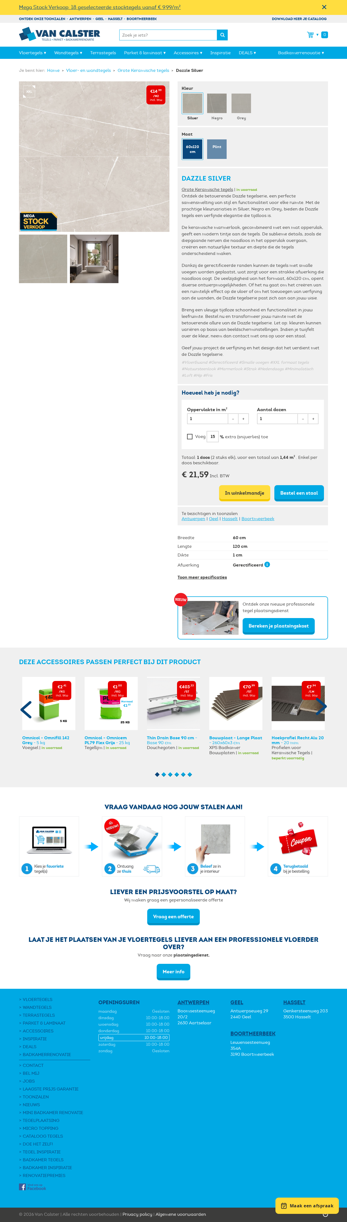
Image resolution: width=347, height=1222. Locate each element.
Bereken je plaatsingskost (279, 626)
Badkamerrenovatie (299, 52)
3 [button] (170, 774)
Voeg (200, 436)
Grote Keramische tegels (144, 70)
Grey (241, 118)
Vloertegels (31, 52)
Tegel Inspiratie (42, 1151)
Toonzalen (36, 1096)
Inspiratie (220, 52)
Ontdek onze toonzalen (42, 19)
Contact (33, 1065)
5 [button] (183, 774)
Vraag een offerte (173, 916)
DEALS (245, 52)
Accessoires (186, 52)
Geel (99, 19)
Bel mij (31, 1073)
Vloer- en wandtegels (89, 70)
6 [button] (190, 774)
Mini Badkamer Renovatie (53, 1112)
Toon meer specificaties (202, 577)
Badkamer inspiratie (47, 1167)
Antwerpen (80, 19)
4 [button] (177, 774)
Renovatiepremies (44, 1175)
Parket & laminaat (143, 52)
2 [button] (164, 774)
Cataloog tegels (43, 1136)
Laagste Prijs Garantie (51, 1089)
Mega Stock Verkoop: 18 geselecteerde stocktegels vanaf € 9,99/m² (100, 7)
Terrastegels (103, 52)
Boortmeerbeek (142, 19)
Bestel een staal (299, 493)
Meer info (173, 971)
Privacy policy (137, 1214)
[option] (49, 713)
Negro (217, 118)
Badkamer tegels (43, 1159)
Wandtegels (66, 52)
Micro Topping (40, 1128)
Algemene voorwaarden (181, 1214)
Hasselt (115, 19)
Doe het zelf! (38, 1144)
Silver (192, 118)
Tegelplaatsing (41, 1120)
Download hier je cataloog (299, 19)
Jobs (29, 1081)
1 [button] (157, 774)
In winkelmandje (244, 493)
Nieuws (31, 1104)
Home (54, 70)
